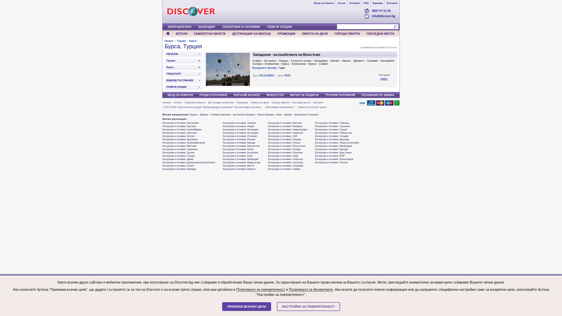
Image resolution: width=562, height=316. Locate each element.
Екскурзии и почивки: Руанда (284, 149)
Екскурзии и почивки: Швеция (331, 149)
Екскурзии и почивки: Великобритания (183, 142)
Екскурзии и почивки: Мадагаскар (241, 162)
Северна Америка (221, 114)
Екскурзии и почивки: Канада (239, 142)
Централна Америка (244, 114)
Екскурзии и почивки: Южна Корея (334, 159)
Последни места (301, 102)
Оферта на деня (260, 102)
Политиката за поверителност (260, 289)
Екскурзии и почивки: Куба (237, 155)
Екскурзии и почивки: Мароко (239, 169)
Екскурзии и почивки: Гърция (178, 155)
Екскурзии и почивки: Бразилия (179, 139)
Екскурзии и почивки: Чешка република (337, 142)
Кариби (288, 114)
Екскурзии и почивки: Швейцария (333, 146)
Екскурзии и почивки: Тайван (284, 169)
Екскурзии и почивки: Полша (284, 142)
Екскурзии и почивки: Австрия (179, 126)
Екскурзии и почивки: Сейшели (285, 159)
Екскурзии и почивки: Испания (240, 136)
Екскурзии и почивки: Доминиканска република (188, 162)
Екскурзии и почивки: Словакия (285, 165)
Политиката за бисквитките (311, 289)
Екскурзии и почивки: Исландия (240, 132)
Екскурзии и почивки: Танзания (332, 126)
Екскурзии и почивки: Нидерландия (287, 129)
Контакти (318, 102)
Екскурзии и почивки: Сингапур (285, 162)
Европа (193, 114)
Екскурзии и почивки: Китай (238, 149)
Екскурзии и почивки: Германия (180, 149)
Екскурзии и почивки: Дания (178, 159)
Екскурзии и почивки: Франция (332, 139)
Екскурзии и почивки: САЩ (283, 155)
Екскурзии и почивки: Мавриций (240, 159)
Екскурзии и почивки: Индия (238, 126)
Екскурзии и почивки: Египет (178, 165)
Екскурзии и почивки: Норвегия (285, 132)
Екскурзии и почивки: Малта (238, 165)
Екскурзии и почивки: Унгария (331, 136)
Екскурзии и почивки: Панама (284, 139)
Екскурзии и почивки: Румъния (285, 152)
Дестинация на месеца (221, 102)
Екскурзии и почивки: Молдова (285, 126)
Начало (169, 41)
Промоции (242, 102)
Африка (204, 114)
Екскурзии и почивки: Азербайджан (182, 129)
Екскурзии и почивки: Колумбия (240, 152)
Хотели (178, 102)
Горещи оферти (280, 102)
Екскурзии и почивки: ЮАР (330, 155)
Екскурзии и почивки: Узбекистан (333, 132)
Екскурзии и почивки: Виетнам (179, 146)
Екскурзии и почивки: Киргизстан (241, 146)
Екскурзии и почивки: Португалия (286, 146)
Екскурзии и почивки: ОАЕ (282, 136)
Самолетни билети (194, 102)
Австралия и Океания (306, 114)
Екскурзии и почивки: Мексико (285, 123)
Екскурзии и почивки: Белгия (178, 136)
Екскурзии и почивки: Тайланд (332, 123)
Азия (279, 114)
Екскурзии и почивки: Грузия (178, 152)
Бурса (192, 41)
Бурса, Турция (183, 46)
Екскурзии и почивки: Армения (179, 132)
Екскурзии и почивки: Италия (239, 139)
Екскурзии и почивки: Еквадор (179, 169)
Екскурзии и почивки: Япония (331, 162)
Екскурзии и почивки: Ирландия (240, 129)
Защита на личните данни (312, 107)
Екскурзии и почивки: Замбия (239, 123)
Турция (181, 41)
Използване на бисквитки (279, 107)
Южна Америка (265, 114)
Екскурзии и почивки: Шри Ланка (333, 152)
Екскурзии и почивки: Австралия (180, 123)
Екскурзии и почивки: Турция (331, 129)
